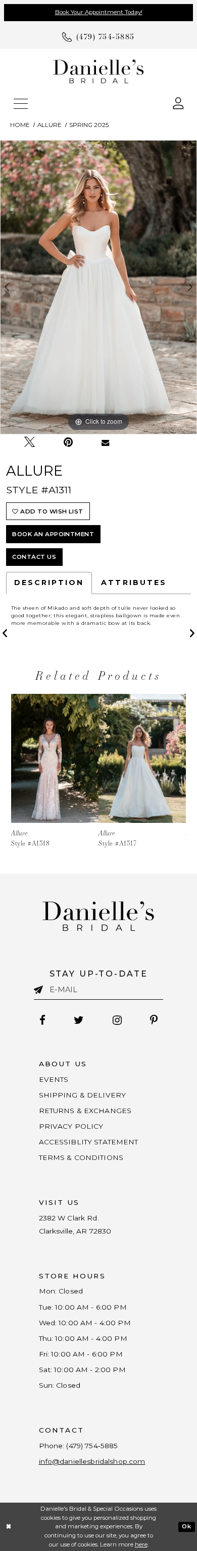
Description (49, 582)
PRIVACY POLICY (71, 1126)
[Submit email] (42, 990)
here (141, 1544)
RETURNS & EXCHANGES (85, 1111)
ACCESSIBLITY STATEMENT (88, 1142)
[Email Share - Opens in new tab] (105, 442)
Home (20, 124)
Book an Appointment (53, 534)
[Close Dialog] (8, 1526)
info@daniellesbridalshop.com (92, 1461)
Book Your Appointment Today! (98, 12)
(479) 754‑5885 (92, 1446)
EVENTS (54, 1079)
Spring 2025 (89, 124)
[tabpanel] (98, 287)
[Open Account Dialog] (178, 102)
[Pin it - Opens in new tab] (68, 442)
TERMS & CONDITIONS (81, 1157)
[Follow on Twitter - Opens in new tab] (79, 1020)
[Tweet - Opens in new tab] (29, 442)
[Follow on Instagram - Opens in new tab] (117, 1020)
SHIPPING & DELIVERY (82, 1095)
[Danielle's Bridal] (98, 71)
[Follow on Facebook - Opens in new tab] (42, 1020)
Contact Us (34, 556)
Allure (49, 124)
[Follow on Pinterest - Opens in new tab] (153, 1020)
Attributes (134, 582)
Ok (186, 1526)
